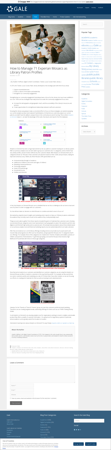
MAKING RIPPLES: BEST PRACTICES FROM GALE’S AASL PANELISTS (28, 351)
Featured (14, 346)
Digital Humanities (87, 101)
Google (83, 61)
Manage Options (78, 444)
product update (89, 72)
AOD (29, 347)
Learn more (89, 2)
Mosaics (12, 349)
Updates (88, 87)
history (83, 63)
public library (29, 349)
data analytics (37, 347)
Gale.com (9, 422)
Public (35, 17)
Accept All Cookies (91, 444)
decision (62, 347)
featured (91, 45)
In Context (89, 63)
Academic (20, 17)
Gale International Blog (79, 17)
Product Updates (65, 17)
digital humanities (97, 42)
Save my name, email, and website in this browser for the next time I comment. (34, 398)
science (99, 81)
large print (98, 63)
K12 (94, 63)
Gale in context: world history (96, 56)
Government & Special (13, 436)
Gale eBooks (90, 50)
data (32, 347)
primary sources (92, 69)
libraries (83, 66)
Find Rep (94, 7)
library (87, 66)
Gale (96, 45)
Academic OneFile (92, 40)
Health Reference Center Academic (95, 60)
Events (55, 17)
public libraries (22, 349)
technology (84, 84)
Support (87, 7)
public (16, 349)
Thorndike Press (45, 17)
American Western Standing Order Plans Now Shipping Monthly (28, 352)
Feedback (100, 7)
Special (84, 113)
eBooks (85, 45)
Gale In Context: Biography (92, 54)
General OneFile (98, 59)
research (84, 81)
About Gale (10, 424)
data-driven (45, 347)
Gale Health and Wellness (90, 52)
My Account (80, 7)
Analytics (14, 347)
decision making (69, 347)
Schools (28, 17)
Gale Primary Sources (87, 59)
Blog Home (11, 17)
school (88, 81)
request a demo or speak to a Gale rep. (63, 323)
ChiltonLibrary (89, 42)
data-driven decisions (53, 347)
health (87, 60)
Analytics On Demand (22, 347)
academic (86, 37)
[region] (55, 444)
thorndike (88, 84)
